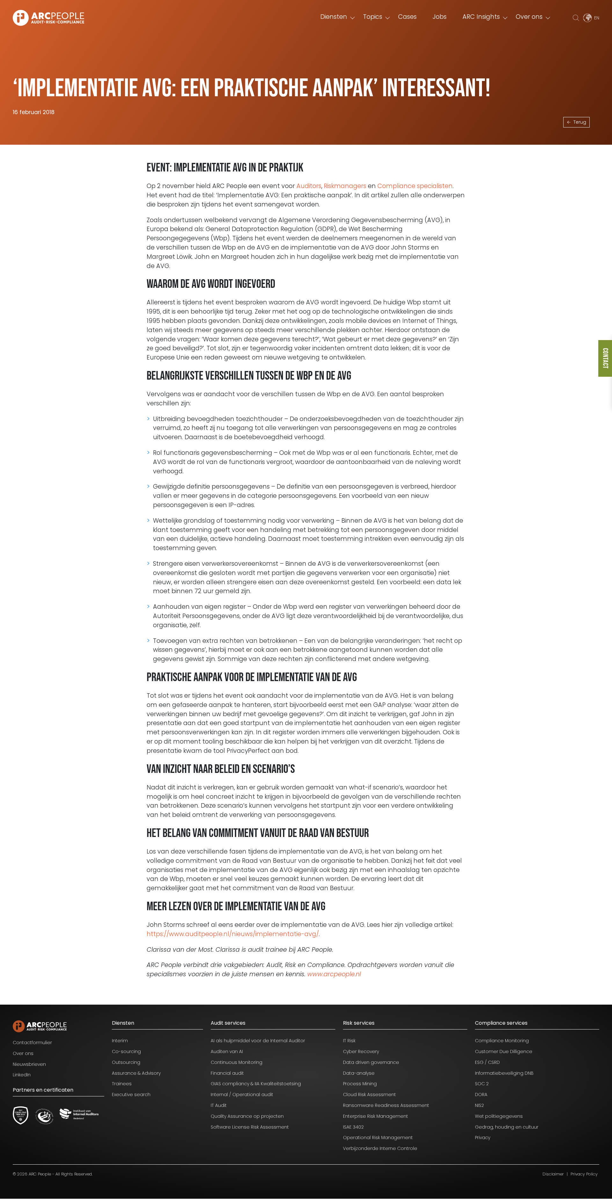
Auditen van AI (227, 1051)
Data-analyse (359, 1073)
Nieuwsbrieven (29, 1064)
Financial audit (227, 1073)
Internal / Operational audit (242, 1094)
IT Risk (349, 1040)
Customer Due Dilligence (503, 1051)
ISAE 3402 (353, 1127)
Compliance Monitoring (502, 1040)
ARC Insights (481, 16)
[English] (590, 18)
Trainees (122, 1083)
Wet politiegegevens (499, 1116)
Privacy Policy (584, 1174)
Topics (372, 16)
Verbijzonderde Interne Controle (380, 1148)
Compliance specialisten (415, 186)
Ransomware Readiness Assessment (386, 1105)
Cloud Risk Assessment (369, 1094)
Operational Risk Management (378, 1137)
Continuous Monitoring (236, 1062)
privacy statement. (83, 1173)
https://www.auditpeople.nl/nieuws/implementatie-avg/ (233, 934)
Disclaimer (553, 1174)
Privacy (482, 1137)
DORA (481, 1094)
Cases (407, 16)
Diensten (333, 16)
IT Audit (219, 1105)
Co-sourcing (126, 1051)
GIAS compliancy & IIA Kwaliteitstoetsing (256, 1083)
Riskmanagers (345, 186)
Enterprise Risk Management (375, 1116)
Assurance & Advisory (136, 1073)
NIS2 (479, 1105)
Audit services (228, 1023)
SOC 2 (482, 1083)
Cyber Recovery (361, 1051)
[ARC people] (48, 17)
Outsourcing (126, 1062)
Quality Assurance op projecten (247, 1116)
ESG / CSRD (487, 1062)
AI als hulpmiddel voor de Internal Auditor (258, 1040)
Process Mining (360, 1083)
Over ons (529, 16)
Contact (605, 358)
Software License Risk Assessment (250, 1127)
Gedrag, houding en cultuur (506, 1127)
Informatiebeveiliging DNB (504, 1073)
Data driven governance (371, 1062)
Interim (120, 1040)
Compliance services (501, 1023)
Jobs (440, 16)
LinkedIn (22, 1075)
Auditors (308, 186)
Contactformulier (32, 1042)
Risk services (359, 1023)
